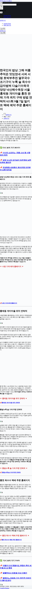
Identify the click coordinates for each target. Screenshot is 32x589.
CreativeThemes (4, 588)
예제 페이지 (7, 25)
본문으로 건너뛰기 (6, 1)
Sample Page (7, 23)
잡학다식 (3, 20)
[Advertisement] (16, 51)
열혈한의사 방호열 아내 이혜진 (15, 573)
